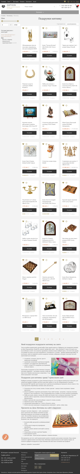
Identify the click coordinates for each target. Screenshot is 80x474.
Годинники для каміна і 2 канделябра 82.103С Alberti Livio (70, 162)
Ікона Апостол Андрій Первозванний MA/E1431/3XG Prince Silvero (49, 202)
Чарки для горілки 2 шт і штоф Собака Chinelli (69, 46)
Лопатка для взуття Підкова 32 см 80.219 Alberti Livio (48, 278)
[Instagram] (39, 467)
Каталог (39, 12)
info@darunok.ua (65, 462)
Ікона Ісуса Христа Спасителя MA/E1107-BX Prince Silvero (69, 85)
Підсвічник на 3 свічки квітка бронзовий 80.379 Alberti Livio (29, 201)
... (55, 339)
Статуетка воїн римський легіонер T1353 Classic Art (50, 124)
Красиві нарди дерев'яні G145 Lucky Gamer (69, 200)
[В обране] (23, 28)
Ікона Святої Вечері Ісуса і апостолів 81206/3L (8, 35)
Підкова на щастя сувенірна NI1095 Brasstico (27, 85)
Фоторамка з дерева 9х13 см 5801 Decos (29, 316)
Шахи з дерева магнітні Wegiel (29, 278)
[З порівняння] (26, 28)
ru (71, 1)
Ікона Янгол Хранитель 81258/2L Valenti (69, 278)
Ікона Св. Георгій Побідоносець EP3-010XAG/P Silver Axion (49, 240)
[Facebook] (36, 467)
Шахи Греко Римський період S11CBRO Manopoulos (69, 124)
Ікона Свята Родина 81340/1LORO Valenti (28, 162)
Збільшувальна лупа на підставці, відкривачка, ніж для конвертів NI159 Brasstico (29, 47)
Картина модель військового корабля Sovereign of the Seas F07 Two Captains (29, 124)
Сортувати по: (61, 24)
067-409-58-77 (66, 7)
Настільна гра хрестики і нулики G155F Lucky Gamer (69, 240)
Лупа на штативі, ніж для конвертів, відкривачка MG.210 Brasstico (49, 317)
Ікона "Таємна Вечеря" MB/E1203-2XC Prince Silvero (49, 47)
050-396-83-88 (66, 5)
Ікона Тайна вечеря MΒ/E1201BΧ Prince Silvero (68, 317)
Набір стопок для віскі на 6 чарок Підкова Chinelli (30, 239)
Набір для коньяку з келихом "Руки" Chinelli (49, 84)
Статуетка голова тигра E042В (49, 162)
